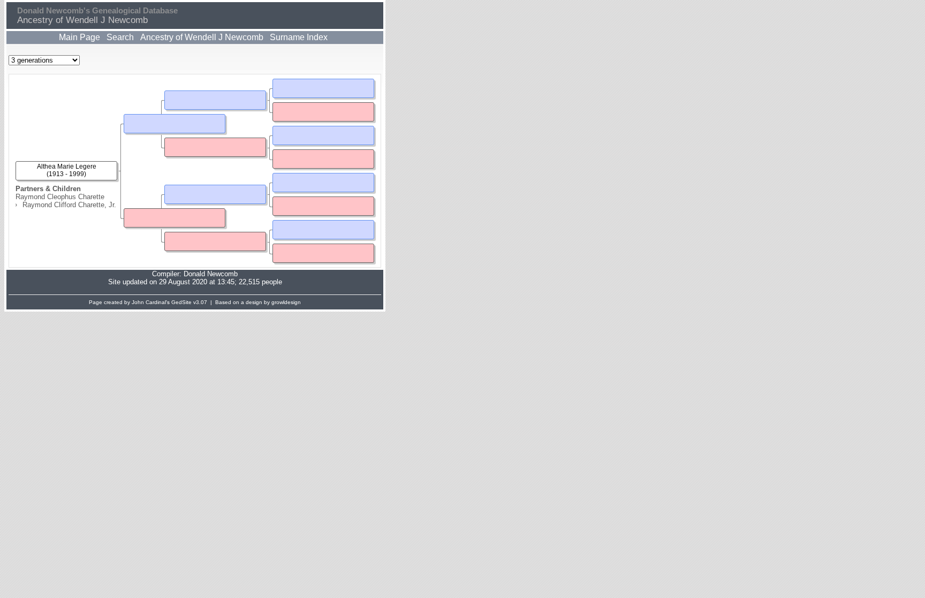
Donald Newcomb (211, 274)
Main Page (79, 37)
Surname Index (299, 37)
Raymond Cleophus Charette (60, 197)
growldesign (286, 302)
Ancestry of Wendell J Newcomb (201, 37)
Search (120, 37)
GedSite (181, 302)
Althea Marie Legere (66, 166)
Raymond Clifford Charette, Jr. (69, 205)
